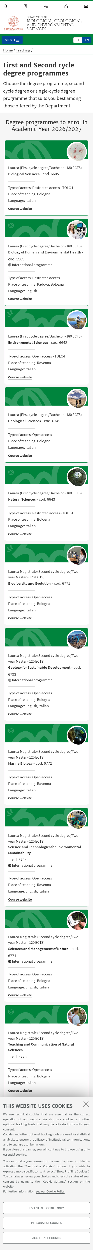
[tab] (77, 40)
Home (8, 50)
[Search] (6, 6)
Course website (20, 208)
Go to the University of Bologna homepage (13, 23)
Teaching (23, 50)
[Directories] (26, 6)
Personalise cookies (46, 1223)
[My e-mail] (86, 6)
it (78, 40)
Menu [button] (10, 39)
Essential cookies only (46, 1208)
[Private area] (67, 6)
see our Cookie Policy (50, 1191)
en (87, 40)
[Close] (86, 1104)
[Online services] (46, 6)
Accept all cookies (46, 1238)
